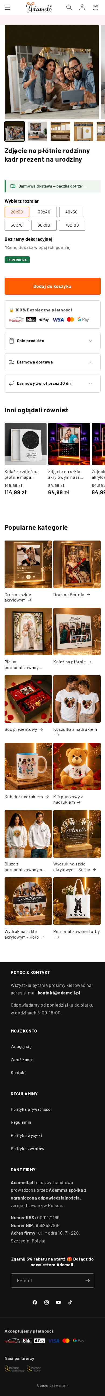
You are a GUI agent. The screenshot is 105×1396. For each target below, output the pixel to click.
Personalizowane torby (76, 931)
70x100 (72, 225)
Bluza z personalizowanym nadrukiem (24, 866)
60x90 (44, 225)
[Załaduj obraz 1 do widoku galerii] (14, 131)
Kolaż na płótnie (69, 661)
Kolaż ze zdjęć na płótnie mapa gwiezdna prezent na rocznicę (23, 474)
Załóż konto (22, 1059)
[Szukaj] (69, 7)
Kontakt (18, 1072)
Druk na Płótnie (69, 594)
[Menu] (7, 7)
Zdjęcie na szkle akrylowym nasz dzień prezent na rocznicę (65, 474)
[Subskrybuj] (87, 1280)
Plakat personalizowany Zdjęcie (22, 664)
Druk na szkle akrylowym (18, 597)
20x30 (17, 211)
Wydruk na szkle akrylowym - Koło (22, 934)
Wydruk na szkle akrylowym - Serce (71, 866)
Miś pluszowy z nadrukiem (68, 799)
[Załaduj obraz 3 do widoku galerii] (60, 131)
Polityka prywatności (31, 1109)
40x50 (71, 211)
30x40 (44, 211)
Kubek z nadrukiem (24, 796)
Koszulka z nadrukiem (75, 729)
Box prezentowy (21, 729)
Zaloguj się (21, 1046)
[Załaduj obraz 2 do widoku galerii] (37, 131)
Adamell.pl (58, 1385)
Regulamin (21, 1122)
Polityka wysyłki (26, 1135)
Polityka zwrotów (27, 1148)
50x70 (17, 225)
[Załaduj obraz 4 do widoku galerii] (83, 131)
